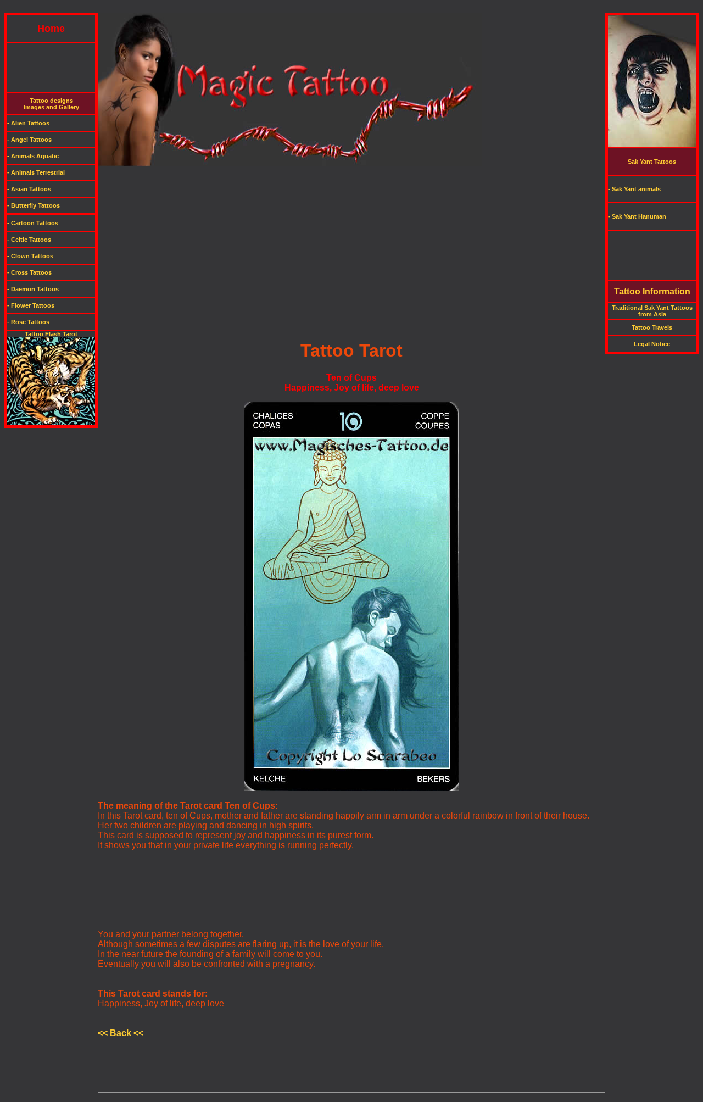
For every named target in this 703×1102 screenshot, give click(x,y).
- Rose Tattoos (28, 322)
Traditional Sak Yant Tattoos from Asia (652, 311)
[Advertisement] (351, 8)
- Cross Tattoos (29, 272)
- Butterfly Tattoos (33, 205)
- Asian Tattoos (29, 189)
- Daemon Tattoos (33, 289)
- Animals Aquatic (33, 156)
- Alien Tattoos (28, 123)
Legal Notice (652, 344)
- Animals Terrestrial (36, 172)
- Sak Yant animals (634, 189)
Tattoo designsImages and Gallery (51, 103)
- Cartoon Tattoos (32, 223)
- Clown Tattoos (30, 256)
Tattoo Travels (652, 327)
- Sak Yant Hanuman (637, 216)
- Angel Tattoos (29, 139)
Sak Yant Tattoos (652, 161)
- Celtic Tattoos (29, 239)
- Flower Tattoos (30, 305)
